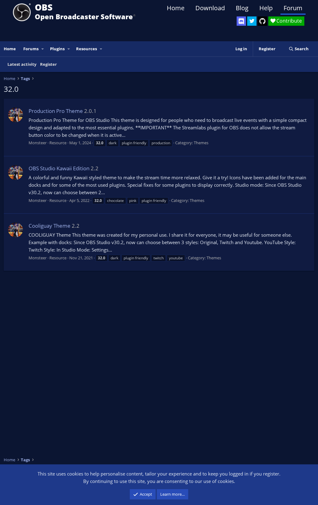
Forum (293, 8)
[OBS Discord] (241, 21)
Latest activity (21, 64)
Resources (86, 48)
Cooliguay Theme (49, 225)
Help (266, 8)
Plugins (57, 48)
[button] (43, 48)
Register (48, 64)
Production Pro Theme (56, 110)
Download (210, 8)
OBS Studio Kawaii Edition (59, 168)
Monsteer (38, 142)
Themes (201, 142)
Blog (242, 8)
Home (175, 8)
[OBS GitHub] (262, 21)
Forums (31, 48)
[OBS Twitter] (252, 21)
